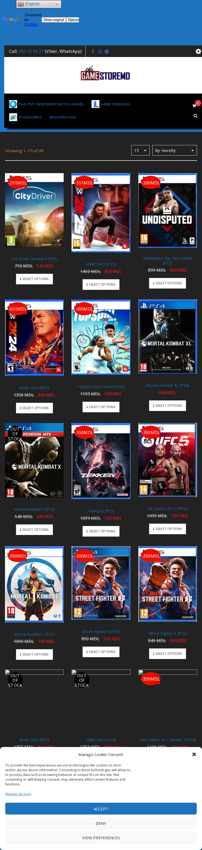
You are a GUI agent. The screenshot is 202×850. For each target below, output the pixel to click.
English (32, 4)
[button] (194, 754)
